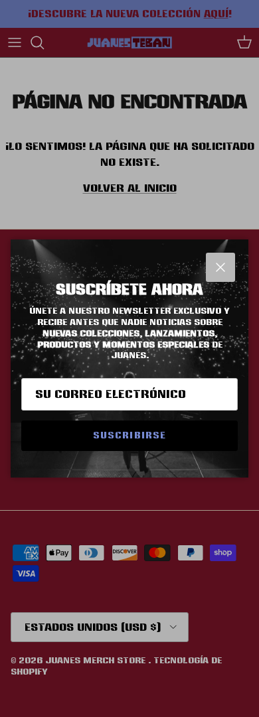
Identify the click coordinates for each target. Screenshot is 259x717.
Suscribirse (129, 435)
